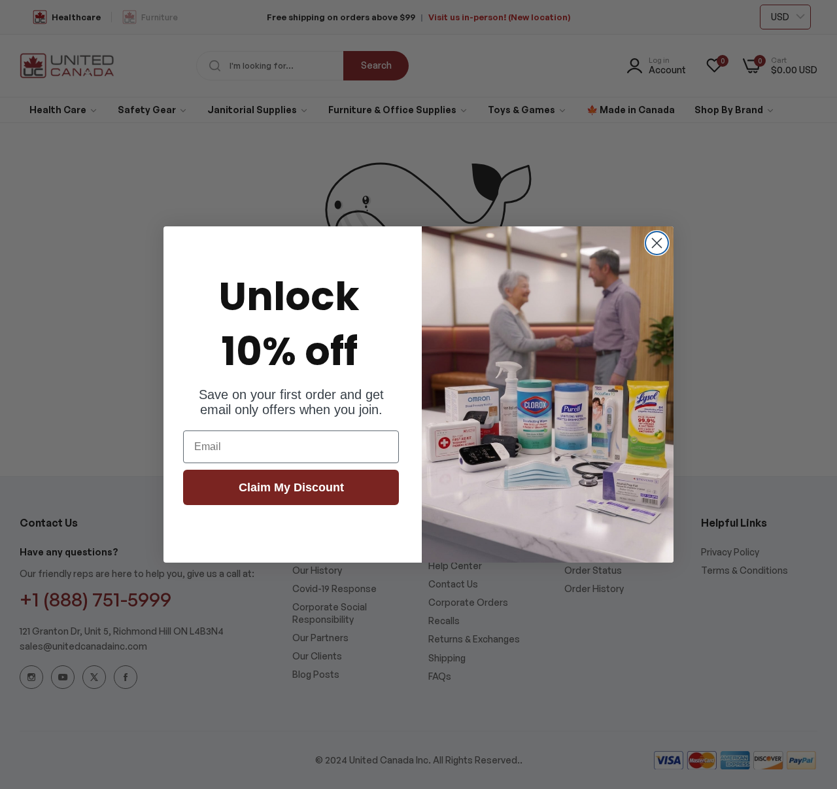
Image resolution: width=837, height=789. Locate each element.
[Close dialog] (656, 243)
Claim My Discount (291, 487)
